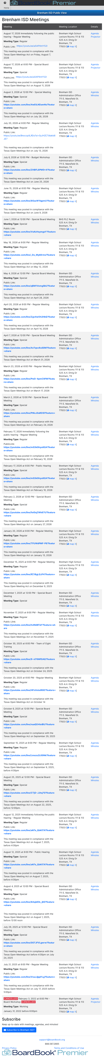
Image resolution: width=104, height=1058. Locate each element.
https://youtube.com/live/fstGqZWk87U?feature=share (29, 514)
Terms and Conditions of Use (69, 1048)
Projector (95, 36)
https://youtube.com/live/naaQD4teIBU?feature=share (29, 726)
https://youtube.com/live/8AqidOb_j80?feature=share (29, 904)
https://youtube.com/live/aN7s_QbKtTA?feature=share (29, 832)
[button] (5, 2)
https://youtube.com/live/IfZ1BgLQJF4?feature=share (29, 576)
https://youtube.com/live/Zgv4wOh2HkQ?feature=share (29, 318)
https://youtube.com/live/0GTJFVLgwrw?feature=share (29, 944)
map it (72, 46)
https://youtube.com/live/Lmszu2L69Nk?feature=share (29, 757)
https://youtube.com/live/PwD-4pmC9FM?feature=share (29, 380)
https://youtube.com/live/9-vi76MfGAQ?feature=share (29, 661)
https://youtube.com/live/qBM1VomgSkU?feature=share (29, 287)
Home (6, 8)
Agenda (95, 33)
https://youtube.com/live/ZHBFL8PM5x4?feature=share (29, 171)
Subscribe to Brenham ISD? (20, 1030)
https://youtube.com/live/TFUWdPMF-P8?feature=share (29, 545)
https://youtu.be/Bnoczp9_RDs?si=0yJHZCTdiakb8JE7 (29, 137)
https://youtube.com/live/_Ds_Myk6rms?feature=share (29, 256)
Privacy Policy (9, 1048)
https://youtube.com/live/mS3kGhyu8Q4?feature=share (29, 449)
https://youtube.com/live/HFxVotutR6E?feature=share (30, 692)
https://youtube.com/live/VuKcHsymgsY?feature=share (30, 233)
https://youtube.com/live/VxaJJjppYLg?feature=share (29, 978)
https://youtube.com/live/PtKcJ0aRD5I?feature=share (29, 415)
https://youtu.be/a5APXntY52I (32, 46)
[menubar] (38, 3)
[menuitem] (5, 3)
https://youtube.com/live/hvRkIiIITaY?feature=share (29, 626)
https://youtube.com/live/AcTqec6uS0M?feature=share (30, 349)
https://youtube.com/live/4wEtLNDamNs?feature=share (29, 106)
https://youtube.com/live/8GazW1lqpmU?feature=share (29, 202)
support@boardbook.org (52, 1039)
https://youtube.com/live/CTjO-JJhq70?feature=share (29, 794)
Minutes (95, 95)
